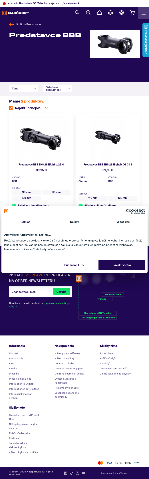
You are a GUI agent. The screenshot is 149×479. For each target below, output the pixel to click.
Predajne (99, 13)
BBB (14, 181)
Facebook (65, 473)
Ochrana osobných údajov (69, 373)
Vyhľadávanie (77, 13)
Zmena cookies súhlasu (114, 473)
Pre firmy (14, 438)
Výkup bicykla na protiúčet (24, 452)
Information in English (21, 384)
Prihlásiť (121, 13)
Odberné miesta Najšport (69, 368)
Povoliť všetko (121, 264)
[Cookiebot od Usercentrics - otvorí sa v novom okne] (129, 211)
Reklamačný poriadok (67, 388)
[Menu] (143, 13)
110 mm (56, 192)
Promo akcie (16, 358)
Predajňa (14, 373)
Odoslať (61, 292)
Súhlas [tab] (25, 221)
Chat (88, 13)
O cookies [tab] (123, 221)
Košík (132, 13)
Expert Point (107, 353)
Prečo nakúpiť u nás (20, 378)
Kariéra (13, 368)
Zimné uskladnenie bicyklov (115, 373)
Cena (15, 89)
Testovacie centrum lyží (113, 368)
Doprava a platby (64, 363)
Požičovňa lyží (108, 358)
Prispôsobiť (71, 264)
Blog (11, 363)
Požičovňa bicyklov (19, 433)
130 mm (26, 198)
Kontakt (110, 13)
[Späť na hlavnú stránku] (15, 13)
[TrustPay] (137, 463)
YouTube (83, 473)
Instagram (77, 473)
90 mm (26, 192)
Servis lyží (105, 363)
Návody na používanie (67, 353)
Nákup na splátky (64, 358)
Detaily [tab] (74, 221)
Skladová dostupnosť (53, 88)
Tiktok (71, 473)
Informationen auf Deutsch (24, 389)
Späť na (28, 24)
